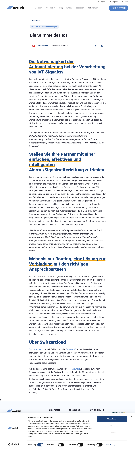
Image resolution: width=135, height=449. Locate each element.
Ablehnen (112, 433)
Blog (61, 8)
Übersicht (36, 21)
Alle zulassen (112, 419)
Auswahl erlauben (112, 426)
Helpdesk (115, 2)
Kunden (69, 8)
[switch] (61, 444)
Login (126, 2)
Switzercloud (35, 349)
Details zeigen (111, 445)
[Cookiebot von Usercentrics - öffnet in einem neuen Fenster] (13, 444)
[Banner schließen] (131, 416)
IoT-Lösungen (74, 369)
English (102, 2)
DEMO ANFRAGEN (118, 8)
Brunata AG (71, 349)
